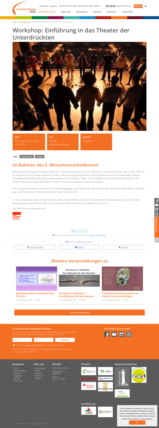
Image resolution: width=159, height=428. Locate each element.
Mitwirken (38, 373)
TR (129, 6)
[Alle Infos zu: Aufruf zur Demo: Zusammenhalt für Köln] (36, 279)
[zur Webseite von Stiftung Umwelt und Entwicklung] (104, 372)
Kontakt (38, 378)
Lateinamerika (26, 156)
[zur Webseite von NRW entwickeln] (87, 372)
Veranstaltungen (47, 12)
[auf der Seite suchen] (145, 6)
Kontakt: (53, 6)
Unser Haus (127, 12)
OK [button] (137, 422)
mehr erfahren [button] (146, 419)
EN (119, 6)
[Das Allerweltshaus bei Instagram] (114, 6)
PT (127, 6)
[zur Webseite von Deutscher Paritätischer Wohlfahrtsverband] (104, 379)
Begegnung (81, 12)
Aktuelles (111, 12)
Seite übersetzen (80, 231)
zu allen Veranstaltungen (80, 312)
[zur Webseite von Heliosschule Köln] (121, 378)
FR (122, 6)
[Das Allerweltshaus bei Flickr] (112, 6)
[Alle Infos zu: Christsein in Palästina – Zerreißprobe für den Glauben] (79, 279)
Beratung (66, 12)
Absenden (65, 340)
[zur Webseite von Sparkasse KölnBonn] (87, 387)
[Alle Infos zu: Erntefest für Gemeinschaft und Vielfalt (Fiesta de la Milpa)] (122, 279)
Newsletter (43, 6)
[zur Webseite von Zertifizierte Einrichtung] (104, 413)
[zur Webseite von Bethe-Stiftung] (104, 387)
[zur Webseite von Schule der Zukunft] (87, 411)
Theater (40, 156)
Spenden (138, 6)
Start (15, 368)
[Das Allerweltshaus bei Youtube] (109, 6)
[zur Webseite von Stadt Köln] (87, 379)
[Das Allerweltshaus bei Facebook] (107, 6)
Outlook (80, 247)
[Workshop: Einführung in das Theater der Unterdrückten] (79, 86)
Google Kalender (36, 247)
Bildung (97, 12)
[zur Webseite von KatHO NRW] (121, 394)
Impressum (34, 423)
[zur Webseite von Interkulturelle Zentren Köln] (138, 375)
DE (116, 6)
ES (124, 6)
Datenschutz (44, 423)
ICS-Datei (124, 247)
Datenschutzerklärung (98, 235)
